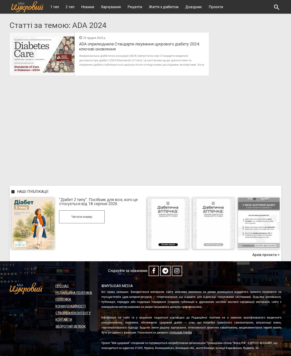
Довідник (193, 7)
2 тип (70, 7)
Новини (87, 7)
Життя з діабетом (163, 7)
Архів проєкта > (266, 255)
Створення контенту (73, 313)
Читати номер (81, 217)
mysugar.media (181, 332)
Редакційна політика (73, 293)
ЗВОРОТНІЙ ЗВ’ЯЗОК (70, 326)
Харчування (111, 7)
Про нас (62, 286)
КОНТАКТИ (63, 319)
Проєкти (216, 7)
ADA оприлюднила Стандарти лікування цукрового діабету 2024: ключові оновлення (139, 46)
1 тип (54, 7)
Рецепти (135, 7)
